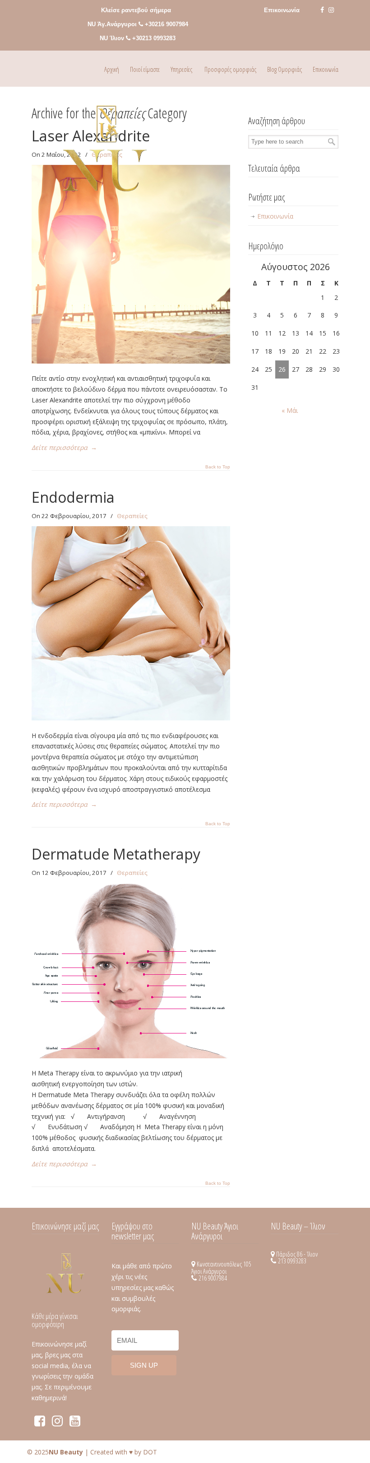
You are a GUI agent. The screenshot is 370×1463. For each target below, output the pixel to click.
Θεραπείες (132, 516)
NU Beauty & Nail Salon (105, 154)
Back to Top (217, 467)
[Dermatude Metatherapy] (131, 1056)
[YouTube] (75, 1423)
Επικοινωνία (282, 10)
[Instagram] (331, 10)
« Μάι (290, 410)
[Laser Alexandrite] (131, 361)
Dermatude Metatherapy (116, 854)
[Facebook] (322, 10)
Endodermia (73, 497)
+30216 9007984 (166, 24)
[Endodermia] (131, 718)
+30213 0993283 (154, 38)
